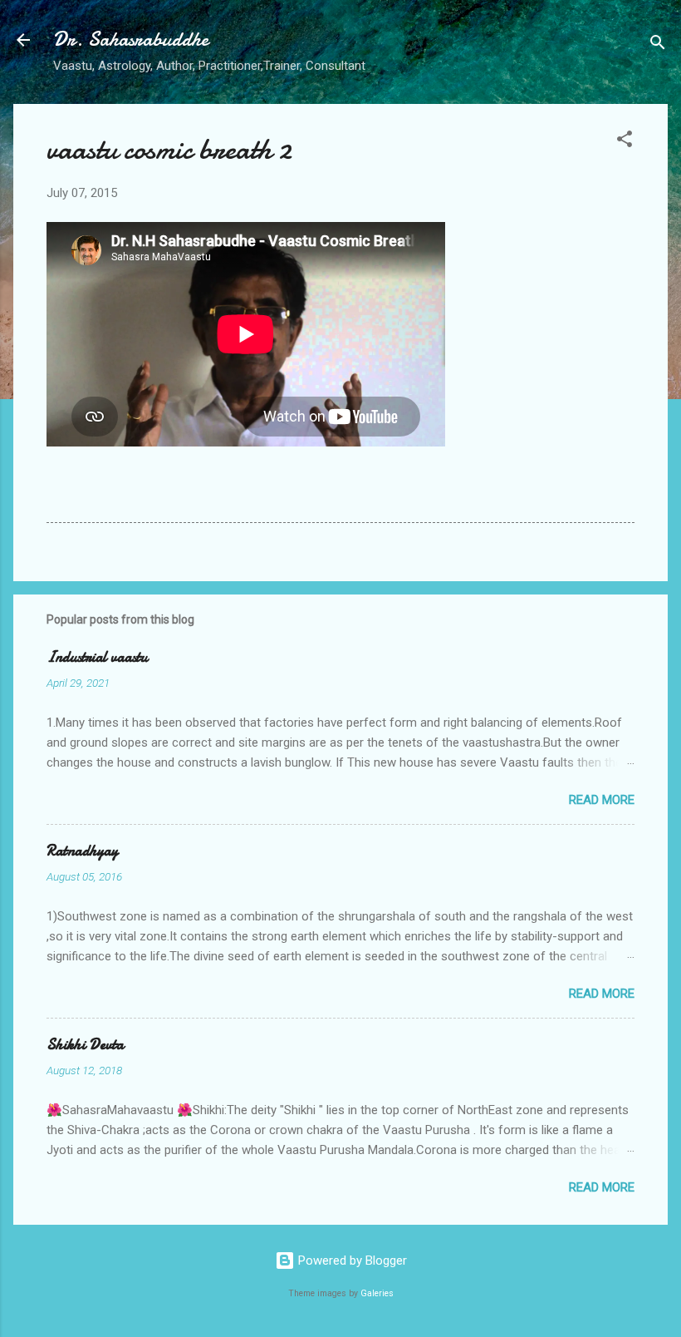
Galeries (377, 1293)
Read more (601, 799)
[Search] (658, 45)
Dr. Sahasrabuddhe (130, 39)
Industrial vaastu (97, 657)
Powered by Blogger (351, 1260)
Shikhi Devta (85, 1044)
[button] (624, 142)
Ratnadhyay (82, 851)
